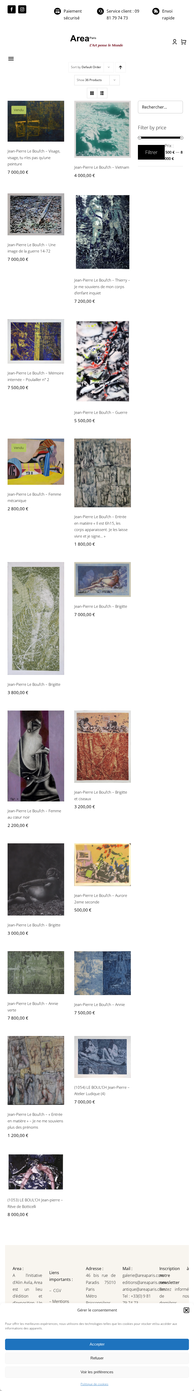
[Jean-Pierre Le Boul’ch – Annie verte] (36, 972)
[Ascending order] (121, 67)
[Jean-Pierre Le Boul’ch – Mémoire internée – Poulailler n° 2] (36, 341)
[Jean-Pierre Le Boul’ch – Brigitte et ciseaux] (102, 747)
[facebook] (12, 9)
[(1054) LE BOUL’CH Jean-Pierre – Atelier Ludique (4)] (102, 1057)
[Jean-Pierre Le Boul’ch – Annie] (102, 973)
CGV (57, 1290)
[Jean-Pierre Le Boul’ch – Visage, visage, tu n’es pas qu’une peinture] (36, 121)
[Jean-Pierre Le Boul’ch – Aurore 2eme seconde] (102, 864)
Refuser (97, 1358)
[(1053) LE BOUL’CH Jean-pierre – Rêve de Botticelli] (36, 1172)
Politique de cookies (94, 1384)
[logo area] (96, 36)
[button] (186, 1310)
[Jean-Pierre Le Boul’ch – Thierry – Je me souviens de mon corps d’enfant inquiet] (102, 232)
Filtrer (151, 152)
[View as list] (102, 93)
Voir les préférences (97, 1372)
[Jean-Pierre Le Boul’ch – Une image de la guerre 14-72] (36, 214)
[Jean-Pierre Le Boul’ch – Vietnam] (102, 129)
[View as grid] (92, 93)
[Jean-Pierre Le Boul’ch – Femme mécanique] (36, 462)
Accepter (97, 1344)
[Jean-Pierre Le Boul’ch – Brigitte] (36, 618)
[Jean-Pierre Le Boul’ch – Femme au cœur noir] (36, 756)
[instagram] (22, 9)
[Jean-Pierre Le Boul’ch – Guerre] (102, 361)
